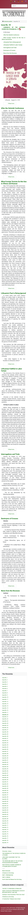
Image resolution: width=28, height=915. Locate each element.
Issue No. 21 (5, 716)
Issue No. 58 (5, 797)
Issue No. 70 (5, 823)
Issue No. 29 (5, 734)
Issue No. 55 (5, 790)
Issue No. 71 (5, 825)
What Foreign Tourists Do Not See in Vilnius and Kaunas (14, 183)
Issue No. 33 (5, 742)
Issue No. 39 (5, 755)
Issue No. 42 (5, 762)
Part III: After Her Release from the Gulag (12, 879)
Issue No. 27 (5, 729)
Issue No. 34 (5, 745)
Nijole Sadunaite (6, 870)
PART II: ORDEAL (6, 877)
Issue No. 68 (5, 818)
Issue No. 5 (5, 686)
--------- (3, 868)
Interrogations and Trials (10, 47)
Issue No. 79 (5, 842)
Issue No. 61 (5, 803)
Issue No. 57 (5, 795)
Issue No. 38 (5, 753)
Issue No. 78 (5, 840)
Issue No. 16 (5, 710)
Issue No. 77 (5, 838)
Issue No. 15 (5, 708)
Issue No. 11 (5, 699)
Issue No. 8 (5, 693)
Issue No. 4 (5, 684)
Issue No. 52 (5, 784)
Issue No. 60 (5, 801)
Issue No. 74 (5, 831)
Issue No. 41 (5, 760)
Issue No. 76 (5, 836)
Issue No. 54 (5, 788)
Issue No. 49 (5, 777)
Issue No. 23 (5, 721)
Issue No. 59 (5, 799)
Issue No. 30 (5, 736)
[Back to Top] (25, 912)
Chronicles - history (6, 851)
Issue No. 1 (5, 677)
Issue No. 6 (5, 688)
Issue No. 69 (5, 821)
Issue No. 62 (5, 805)
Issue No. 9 (5, 695)
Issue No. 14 (5, 706)
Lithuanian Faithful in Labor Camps (12, 45)
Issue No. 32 (5, 740)
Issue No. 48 (5, 775)
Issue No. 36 (5, 749)
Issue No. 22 (5, 719)
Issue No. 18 (6, 25)
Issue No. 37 (5, 751)
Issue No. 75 (5, 834)
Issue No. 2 (5, 680)
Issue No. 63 (5, 808)
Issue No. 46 (5, 771)
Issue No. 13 (5, 703)
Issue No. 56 (5, 792)
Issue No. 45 (5, 768)
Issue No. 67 (5, 816)
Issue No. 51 (5, 781)
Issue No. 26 (5, 727)
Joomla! (2, 909)
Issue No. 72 (5, 827)
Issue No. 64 (5, 810)
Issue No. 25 (5, 725)
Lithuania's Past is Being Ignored (12, 42)
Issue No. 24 (5, 723)
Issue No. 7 (5, 690)
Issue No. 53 (5, 786)
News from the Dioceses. (10, 53)
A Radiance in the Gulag (8, 873)
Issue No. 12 (5, 701)
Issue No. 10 (5, 697)
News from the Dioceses (10, 591)
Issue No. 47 (5, 773)
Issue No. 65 (5, 812)
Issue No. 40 (5, 758)
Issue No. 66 (5, 814)
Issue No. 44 (5, 766)
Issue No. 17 (5, 712)
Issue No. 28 (5, 732)
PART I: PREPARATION (7, 875)
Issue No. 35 (5, 747)
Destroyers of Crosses (9, 50)
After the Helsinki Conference (11, 35)
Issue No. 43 (5, 764)
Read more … (12, 103)
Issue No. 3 (5, 682)
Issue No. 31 (5, 738)
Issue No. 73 (5, 829)
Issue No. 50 (5, 779)
